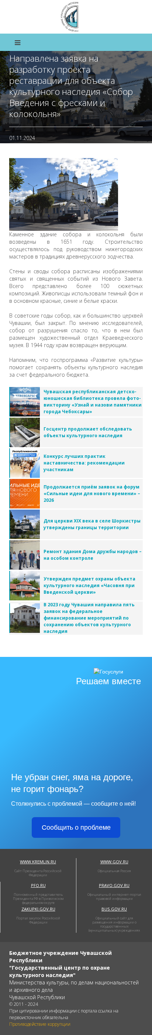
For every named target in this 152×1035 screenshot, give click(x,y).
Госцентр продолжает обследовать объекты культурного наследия (88, 432)
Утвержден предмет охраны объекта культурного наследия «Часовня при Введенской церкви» (89, 585)
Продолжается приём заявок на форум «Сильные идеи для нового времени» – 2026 (92, 493)
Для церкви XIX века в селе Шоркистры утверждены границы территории (92, 524)
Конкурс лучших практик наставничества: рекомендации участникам (84, 463)
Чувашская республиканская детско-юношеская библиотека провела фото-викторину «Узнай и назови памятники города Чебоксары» (93, 401)
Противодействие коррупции (39, 1024)
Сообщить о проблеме (76, 827)
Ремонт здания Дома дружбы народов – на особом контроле (93, 554)
